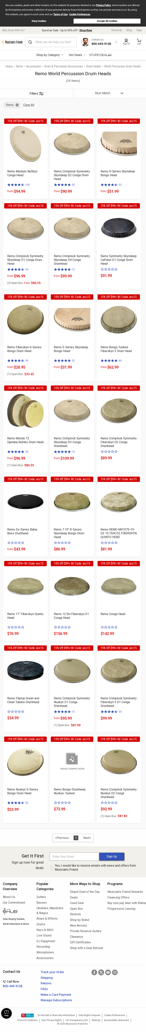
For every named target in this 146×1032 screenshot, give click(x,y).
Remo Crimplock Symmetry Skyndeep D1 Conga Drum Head (25, 259)
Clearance (76, 937)
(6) (120, 360)
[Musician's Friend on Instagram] (114, 972)
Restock (75, 914)
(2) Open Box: (18, 282)
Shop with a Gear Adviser (86, 948)
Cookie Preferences (79, 14)
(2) (120, 184)
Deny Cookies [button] (39, 21)
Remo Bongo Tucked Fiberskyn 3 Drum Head (116, 349)
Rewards (116, 30)
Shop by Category (48, 55)
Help (139, 30)
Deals (74, 897)
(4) (26, 269)
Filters (33, 93)
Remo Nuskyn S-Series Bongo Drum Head (22, 791)
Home (9, 66)
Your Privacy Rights (51, 1020)
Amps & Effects (47, 918)
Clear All (28, 105)
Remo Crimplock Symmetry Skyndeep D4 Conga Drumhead (72, 259)
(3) (73, 184)
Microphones (45, 952)
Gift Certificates (80, 942)
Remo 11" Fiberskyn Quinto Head (25, 616)
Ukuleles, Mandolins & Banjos (49, 910)
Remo (19, 66)
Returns (46, 983)
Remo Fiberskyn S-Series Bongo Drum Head (24, 349)
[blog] (17, 912)
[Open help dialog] (6, 1013)
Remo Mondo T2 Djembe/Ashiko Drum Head (25, 440)
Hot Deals (75, 55)
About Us (9, 897)
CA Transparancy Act (77, 1020)
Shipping (47, 978)
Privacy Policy (103, 5)
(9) (26, 451)
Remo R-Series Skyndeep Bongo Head (118, 173)
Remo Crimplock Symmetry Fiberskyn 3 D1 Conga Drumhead (119, 702)
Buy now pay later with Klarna (125, 903)
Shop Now (85, 30)
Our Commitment (14, 902)
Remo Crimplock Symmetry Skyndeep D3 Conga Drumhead (72, 442)
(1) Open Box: (15, 374)
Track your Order (52, 972)
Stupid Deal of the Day (85, 892)
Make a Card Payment (56, 994)
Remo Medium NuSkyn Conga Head (22, 173)
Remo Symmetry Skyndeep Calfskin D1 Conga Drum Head (119, 259)
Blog (129, 30)
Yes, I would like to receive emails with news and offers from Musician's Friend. (95, 867)
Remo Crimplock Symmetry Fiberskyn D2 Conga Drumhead (119, 442)
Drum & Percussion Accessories (63, 66)
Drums (40, 924)
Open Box (76, 908)
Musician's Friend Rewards (125, 892)
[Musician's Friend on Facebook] (94, 972)
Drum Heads (93, 66)
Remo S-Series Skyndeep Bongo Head (71, 349)
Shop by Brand (79, 920)
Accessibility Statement (116, 1020)
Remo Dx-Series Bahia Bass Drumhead (22, 531)
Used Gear (77, 903)
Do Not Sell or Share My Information (56, 1015)
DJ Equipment (45, 941)
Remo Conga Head (113, 614)
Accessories (33, 66)
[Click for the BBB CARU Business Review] (27, 1015)
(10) (27, 184)
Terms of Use (60, 14)
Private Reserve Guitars (86, 931)
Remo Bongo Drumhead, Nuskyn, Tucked (70, 791)
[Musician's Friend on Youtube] (108, 972)
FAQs (44, 989)
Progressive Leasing (121, 908)
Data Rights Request (89, 1015)
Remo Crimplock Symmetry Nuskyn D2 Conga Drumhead (119, 793)
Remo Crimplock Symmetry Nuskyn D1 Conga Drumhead (72, 702)
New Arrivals (78, 925)
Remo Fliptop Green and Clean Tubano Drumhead (23, 700)
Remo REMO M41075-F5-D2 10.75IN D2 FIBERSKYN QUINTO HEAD (119, 533)
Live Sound (43, 935)
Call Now (12, 984)
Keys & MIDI (44, 930)
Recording (43, 946)
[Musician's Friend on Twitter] (101, 972)
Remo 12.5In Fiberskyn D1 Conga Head (71, 616)
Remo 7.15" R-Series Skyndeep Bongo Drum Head (69, 533)
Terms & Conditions (27, 1020)
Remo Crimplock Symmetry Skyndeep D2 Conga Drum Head (72, 175)
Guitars (41, 897)
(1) (73, 269)
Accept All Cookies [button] (107, 21)
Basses (41, 902)
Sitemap (96, 1020)
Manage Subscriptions (56, 1000)
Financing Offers (118, 897)
